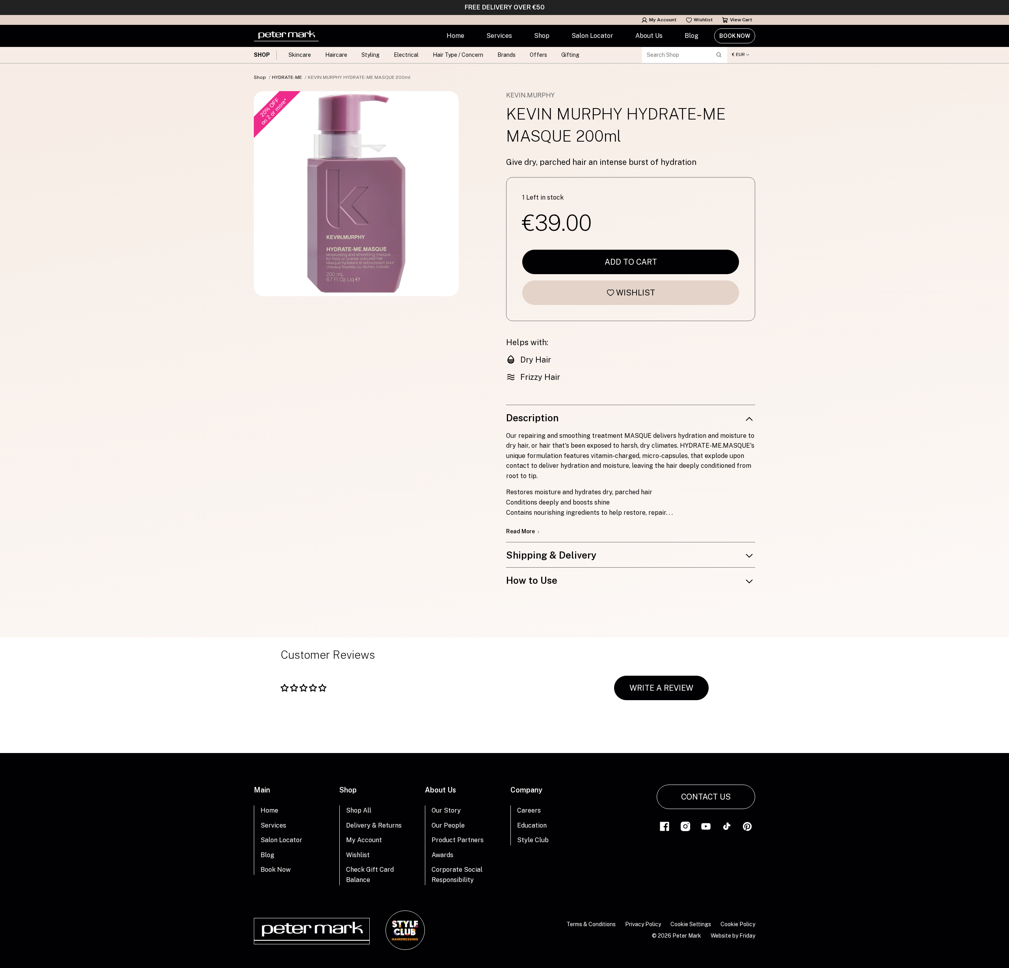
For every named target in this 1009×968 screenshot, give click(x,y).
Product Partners (458, 840)
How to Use (531, 580)
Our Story (446, 810)
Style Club (533, 840)
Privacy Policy (643, 924)
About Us (649, 35)
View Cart (741, 19)
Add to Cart (631, 262)
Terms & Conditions (591, 924)
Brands (506, 55)
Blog (691, 35)
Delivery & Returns (374, 825)
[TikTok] (727, 826)
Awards (442, 855)
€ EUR (738, 54)
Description (532, 417)
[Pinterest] (747, 826)
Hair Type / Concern (458, 55)
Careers (529, 810)
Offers (538, 55)
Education (532, 825)
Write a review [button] (661, 688)
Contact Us (706, 797)
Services (499, 35)
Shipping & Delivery (551, 555)
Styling (370, 55)
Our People (448, 825)
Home (455, 35)
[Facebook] (664, 826)
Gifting (570, 55)
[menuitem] (455, 36)
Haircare (336, 55)
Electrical (406, 55)
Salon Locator (592, 35)
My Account (662, 19)
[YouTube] (706, 826)
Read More (521, 531)
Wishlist (703, 19)
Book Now (734, 36)
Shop (541, 35)
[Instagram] (685, 826)
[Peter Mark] (286, 35)
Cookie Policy (737, 924)
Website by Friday (733, 935)
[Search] (719, 54)
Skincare (300, 55)
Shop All (358, 810)
